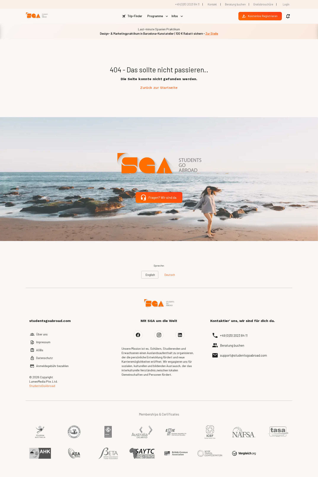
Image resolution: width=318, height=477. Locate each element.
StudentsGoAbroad (42, 386)
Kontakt (212, 4)
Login (286, 4)
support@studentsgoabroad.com (243, 355)
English (150, 274)
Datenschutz (44, 358)
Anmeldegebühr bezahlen (52, 366)
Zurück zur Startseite (159, 88)
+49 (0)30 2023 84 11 (187, 4)
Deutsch (169, 274)
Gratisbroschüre (263, 4)
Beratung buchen (235, 4)
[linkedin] (180, 335)
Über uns (42, 334)
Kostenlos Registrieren (263, 16)
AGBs (39, 350)
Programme (155, 16)
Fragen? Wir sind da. (162, 197)
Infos (175, 16)
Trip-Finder (135, 16)
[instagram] (159, 335)
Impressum (43, 342)
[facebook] (138, 335)
